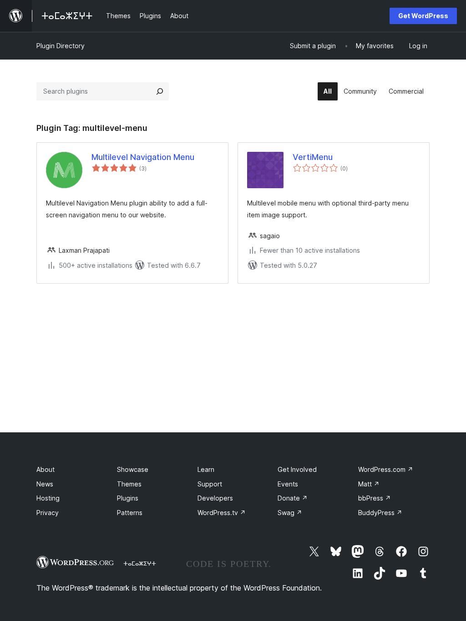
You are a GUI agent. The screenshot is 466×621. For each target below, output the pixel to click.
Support (210, 484)
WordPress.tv (222, 512)
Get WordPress (423, 16)
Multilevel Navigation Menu (142, 157)
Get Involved (297, 469)
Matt (369, 484)
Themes (129, 484)
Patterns (129, 512)
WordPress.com (385, 469)
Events (288, 484)
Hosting (48, 498)
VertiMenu (313, 157)
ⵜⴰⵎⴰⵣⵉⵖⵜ (139, 563)
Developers (215, 498)
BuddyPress (380, 512)
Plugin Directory (60, 46)
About (45, 469)
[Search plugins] (160, 91)
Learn (206, 469)
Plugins (127, 498)
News (44, 484)
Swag (290, 512)
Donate (293, 498)
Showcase (132, 469)
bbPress (374, 498)
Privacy (47, 512)
